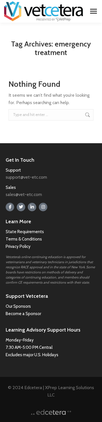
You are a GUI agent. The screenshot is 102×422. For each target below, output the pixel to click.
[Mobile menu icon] (93, 11)
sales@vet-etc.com (24, 194)
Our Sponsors (18, 306)
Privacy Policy (18, 246)
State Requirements (25, 231)
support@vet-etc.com (26, 177)
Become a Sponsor (23, 313)
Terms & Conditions (24, 239)
